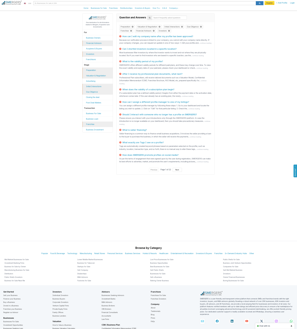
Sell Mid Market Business (232, 270)
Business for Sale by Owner (15, 267)
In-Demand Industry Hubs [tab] (236, 253)
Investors (90, 54)
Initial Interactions (93, 86)
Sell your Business (10, 295)
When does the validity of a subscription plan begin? (148, 89)
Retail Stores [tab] (99, 253)
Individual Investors (60, 295)
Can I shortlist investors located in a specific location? (149, 49)
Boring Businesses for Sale (233, 281)
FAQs (153, 321)
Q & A (164, 8)
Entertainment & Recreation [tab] (182, 253)
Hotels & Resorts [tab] (150, 253)
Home (86, 8)
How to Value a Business (62, 325)
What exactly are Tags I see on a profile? (143, 142)
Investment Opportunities (13, 325)
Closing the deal (92, 97)
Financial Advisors (94, 43)
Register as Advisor (10, 312)
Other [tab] (251, 253)
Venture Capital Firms (61, 306)
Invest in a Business (11, 306)
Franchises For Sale (158, 295)
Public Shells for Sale (231, 259)
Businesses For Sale (11, 322)
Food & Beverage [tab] (57, 253)
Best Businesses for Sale (159, 267)
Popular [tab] (44, 253)
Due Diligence (92, 92)
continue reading (205, 43)
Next (177, 170)
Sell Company (82, 270)
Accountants (106, 316)
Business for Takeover (86, 263)
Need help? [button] (295, 172)
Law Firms (105, 319)
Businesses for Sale (99, 8)
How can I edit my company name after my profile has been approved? (157, 36)
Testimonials (155, 311)
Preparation (91, 70)
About (153, 308)
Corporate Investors (60, 302)
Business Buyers (59, 299)
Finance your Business (12, 299)
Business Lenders (59, 316)
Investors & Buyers (142, 8)
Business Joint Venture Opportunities (237, 263)
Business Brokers (108, 306)
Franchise (90, 124)
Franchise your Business (12, 309)
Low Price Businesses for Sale (161, 259)
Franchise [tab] (218, 253)
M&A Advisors (82, 277)
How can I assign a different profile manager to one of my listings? (155, 102)
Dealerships (82, 274)
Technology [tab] (72, 253)
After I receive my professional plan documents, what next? (152, 74)
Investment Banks (108, 299)
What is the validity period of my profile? (142, 61)
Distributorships (126, 8)
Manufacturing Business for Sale (17, 270)
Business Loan (92, 119)
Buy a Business (9, 302)
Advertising (90, 81)
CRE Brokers (106, 309)
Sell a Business (156, 277)
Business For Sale (93, 113)
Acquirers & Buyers (94, 48)
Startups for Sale (83, 267)
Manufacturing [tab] (86, 253)
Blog (152, 315)
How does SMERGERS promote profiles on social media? (150, 155)
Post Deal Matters (93, 102)
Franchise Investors (158, 299)
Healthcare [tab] (163, 253)
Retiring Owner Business (159, 281)
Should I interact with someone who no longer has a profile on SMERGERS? (159, 114)
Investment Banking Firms (14, 263)
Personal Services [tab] (115, 253)
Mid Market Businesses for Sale (17, 259)
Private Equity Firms (60, 309)
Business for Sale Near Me (15, 281)
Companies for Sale (230, 267)
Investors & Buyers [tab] (204, 253)
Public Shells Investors (13, 277)
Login (292, 3)
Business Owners (93, 38)
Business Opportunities (159, 263)
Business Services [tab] (132, 253)
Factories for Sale (84, 281)
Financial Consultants (110, 312)
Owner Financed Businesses (234, 277)
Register (269, 3)
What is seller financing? (134, 130)
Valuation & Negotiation (96, 75)
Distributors (9, 274)
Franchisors (91, 59)
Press (153, 318)
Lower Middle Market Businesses (90, 259)
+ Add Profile (281, 3)
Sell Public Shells (157, 270)
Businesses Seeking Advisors (113, 295)
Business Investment (95, 129)
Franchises (113, 8)
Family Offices (58, 312)
